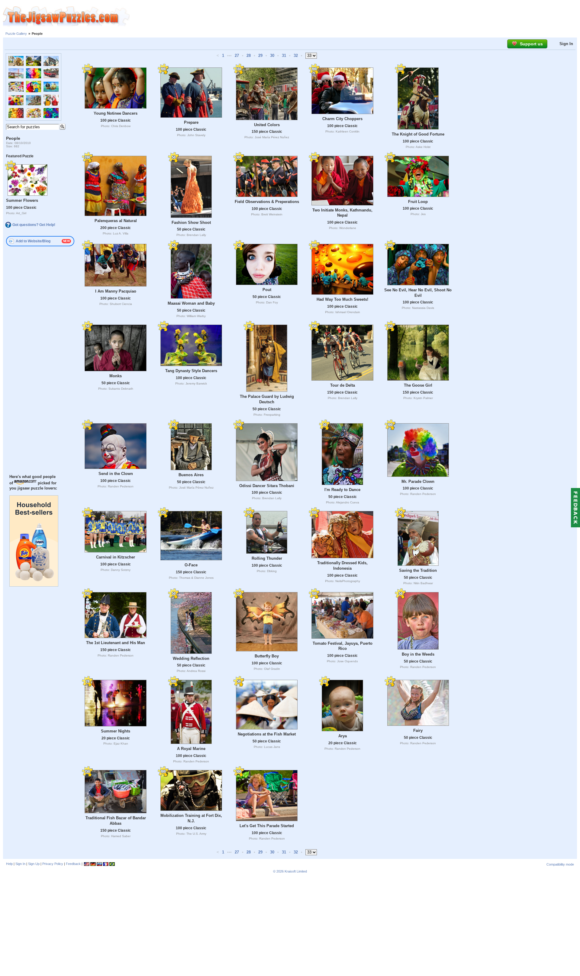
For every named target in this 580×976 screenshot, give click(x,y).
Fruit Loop (418, 201)
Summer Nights (115, 731)
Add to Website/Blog (33, 241)
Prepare (191, 122)
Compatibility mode (560, 864)
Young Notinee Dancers (115, 113)
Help (9, 864)
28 (248, 56)
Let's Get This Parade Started (267, 826)
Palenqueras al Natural (116, 220)
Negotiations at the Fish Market (267, 734)
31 (284, 56)
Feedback (73, 864)
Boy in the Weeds (418, 654)
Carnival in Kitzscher (115, 557)
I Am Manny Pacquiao (115, 291)
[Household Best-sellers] (34, 585)
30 (272, 56)
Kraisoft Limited (296, 871)
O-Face (191, 565)
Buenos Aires (191, 475)
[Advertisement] (355, 16)
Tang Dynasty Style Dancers (191, 370)
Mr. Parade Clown (417, 481)
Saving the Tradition (418, 570)
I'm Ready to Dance (342, 489)
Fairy (418, 730)
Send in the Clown (115, 473)
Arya (342, 736)
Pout (267, 289)
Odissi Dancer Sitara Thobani (266, 485)
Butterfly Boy (267, 656)
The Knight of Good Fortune (418, 134)
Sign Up (34, 864)
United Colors (267, 125)
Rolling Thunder (267, 558)
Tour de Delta (342, 385)
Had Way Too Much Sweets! (342, 299)
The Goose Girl (418, 385)
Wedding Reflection (191, 658)
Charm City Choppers (342, 118)
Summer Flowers (22, 200)
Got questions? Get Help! (33, 225)
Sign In (566, 43)
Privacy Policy (52, 864)
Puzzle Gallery (16, 33)
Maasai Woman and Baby (191, 303)
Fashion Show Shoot (191, 222)
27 (237, 56)
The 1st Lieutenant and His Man (115, 642)
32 (296, 56)
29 (260, 56)
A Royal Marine (191, 748)
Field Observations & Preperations (267, 201)
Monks (115, 376)
